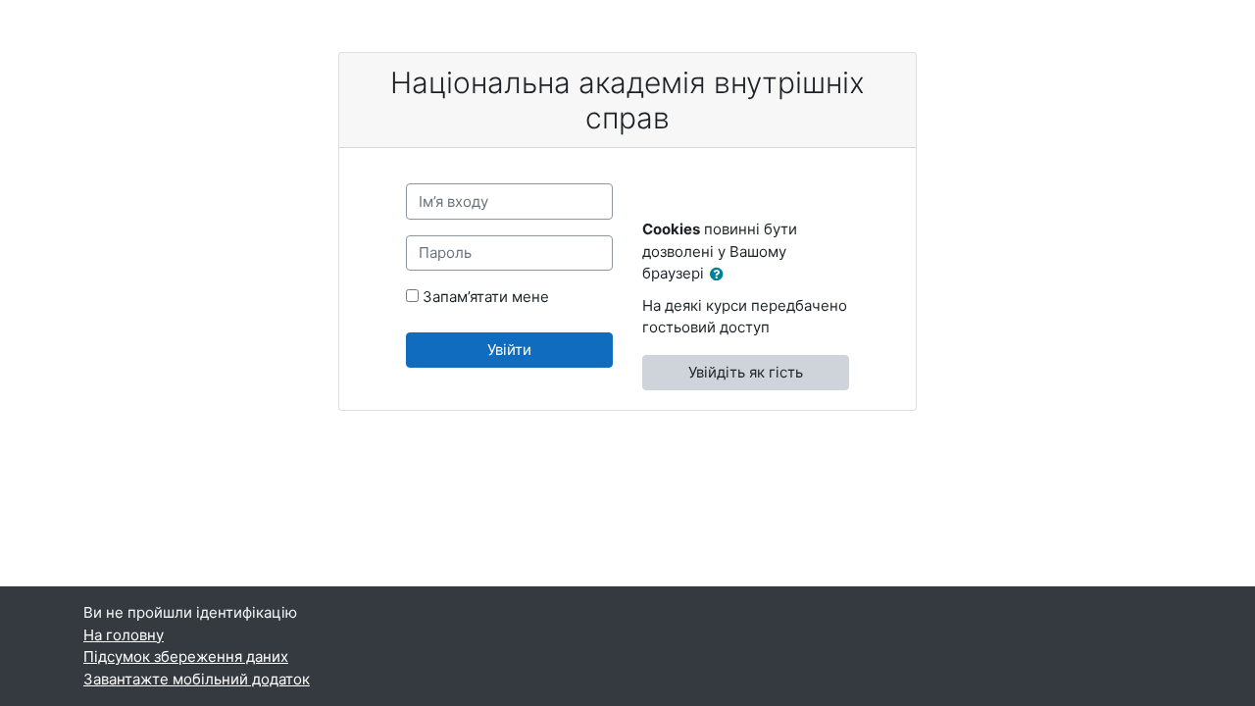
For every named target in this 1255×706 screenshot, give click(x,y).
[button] (720, 275)
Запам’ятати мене (486, 296)
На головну (123, 635)
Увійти (509, 349)
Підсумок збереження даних (185, 656)
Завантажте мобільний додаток (196, 679)
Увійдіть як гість (745, 372)
